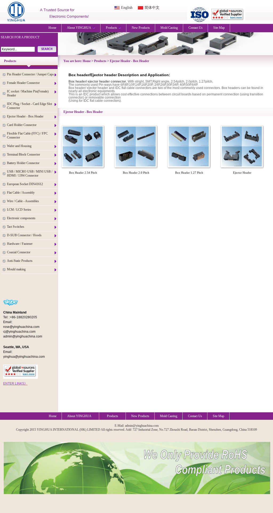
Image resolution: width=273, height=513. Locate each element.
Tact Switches (15, 227)
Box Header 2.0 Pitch (136, 172)
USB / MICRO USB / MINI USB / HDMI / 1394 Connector (29, 173)
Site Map (219, 28)
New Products (141, 28)
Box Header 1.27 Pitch (189, 172)
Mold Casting (169, 28)
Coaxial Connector (18, 252)
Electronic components (21, 218)
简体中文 (151, 8)
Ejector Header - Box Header (25, 116)
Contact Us (195, 28)
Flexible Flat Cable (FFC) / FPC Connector (27, 135)
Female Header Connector (23, 83)
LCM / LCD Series (19, 209)
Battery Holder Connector (23, 163)
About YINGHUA (79, 28)
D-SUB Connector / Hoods (24, 235)
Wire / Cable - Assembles (23, 201)
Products (111, 28)
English (127, 8)
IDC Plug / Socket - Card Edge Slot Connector (29, 106)
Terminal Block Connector (23, 154)
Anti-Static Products (20, 261)
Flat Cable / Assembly (21, 192)
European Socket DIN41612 (25, 184)
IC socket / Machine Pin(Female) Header (28, 93)
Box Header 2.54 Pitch (83, 172)
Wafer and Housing (19, 146)
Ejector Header (242, 172)
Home (52, 28)
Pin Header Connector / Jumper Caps (30, 74)
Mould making (16, 269)
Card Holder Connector (22, 125)
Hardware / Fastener (20, 244)
